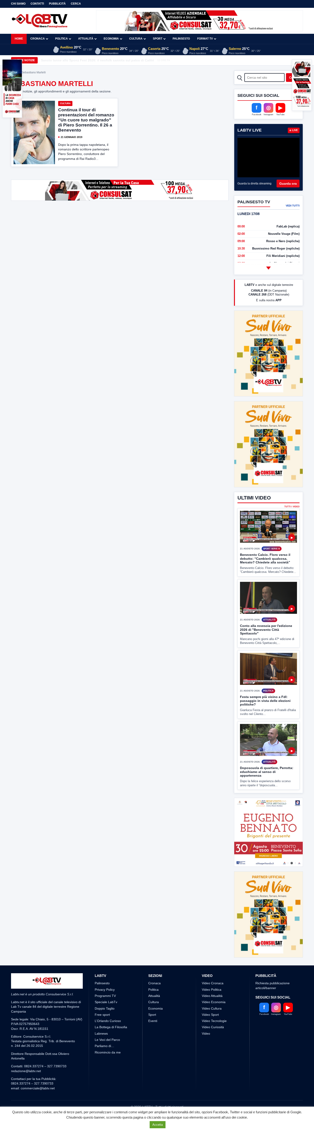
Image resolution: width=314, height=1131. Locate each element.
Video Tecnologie (214, 1021)
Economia (111, 38)
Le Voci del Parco (107, 1040)
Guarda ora (288, 183)
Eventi (152, 1021)
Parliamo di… (104, 1046)
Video (206, 1033)
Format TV (205, 38)
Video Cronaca (212, 983)
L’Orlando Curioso (108, 1021)
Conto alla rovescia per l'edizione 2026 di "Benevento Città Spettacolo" (266, 629)
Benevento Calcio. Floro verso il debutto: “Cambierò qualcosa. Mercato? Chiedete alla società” (265, 558)
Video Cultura (212, 1008)
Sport (157, 38)
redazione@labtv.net (26, 1071)
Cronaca (37, 38)
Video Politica (211, 989)
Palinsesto (181, 38)
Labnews (101, 1033)
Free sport (102, 1014)
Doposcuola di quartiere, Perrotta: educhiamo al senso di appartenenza (266, 771)
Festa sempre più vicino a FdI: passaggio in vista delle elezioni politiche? (265, 700)
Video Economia (214, 1002)
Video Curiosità (213, 1027)
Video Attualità (212, 996)
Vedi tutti (293, 205)
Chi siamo (18, 3)
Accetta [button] (157, 1124)
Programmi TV (105, 996)
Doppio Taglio (104, 1008)
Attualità (85, 38)
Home (19, 38)
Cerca (76, 3)
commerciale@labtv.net (38, 1088)
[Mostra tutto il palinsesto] (268, 267)
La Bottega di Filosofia (111, 1027)
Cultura (136, 38)
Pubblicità (57, 3)
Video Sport (210, 1014)
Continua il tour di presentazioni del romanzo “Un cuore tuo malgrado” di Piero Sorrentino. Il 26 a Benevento (86, 119)
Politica (61, 38)
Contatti (37, 3)
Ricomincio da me (108, 1052)
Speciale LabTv (106, 1002)
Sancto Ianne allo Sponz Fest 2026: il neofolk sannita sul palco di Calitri (97, 60)
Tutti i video (292, 507)
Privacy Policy (105, 989)
